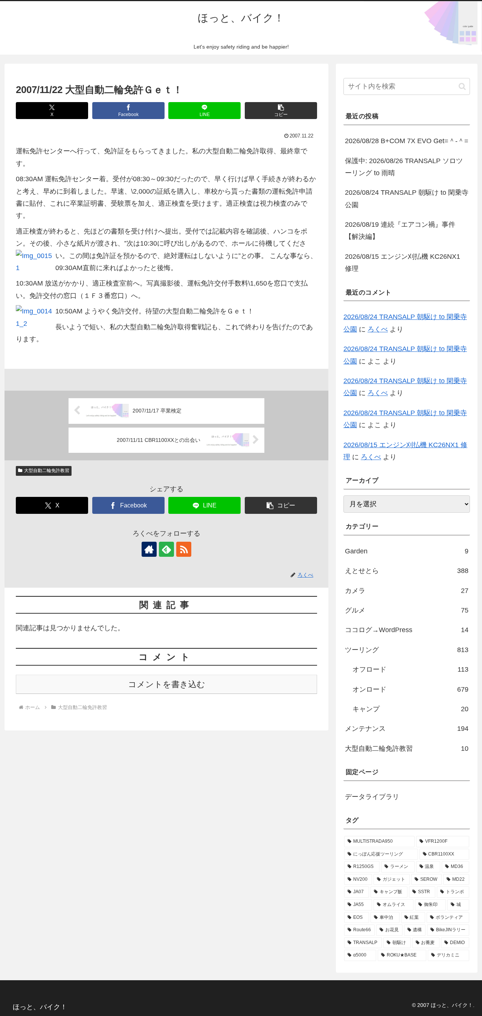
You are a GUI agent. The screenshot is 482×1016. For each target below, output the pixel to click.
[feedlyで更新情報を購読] (166, 549)
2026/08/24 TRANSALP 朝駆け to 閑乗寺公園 (406, 198)
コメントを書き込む (166, 684)
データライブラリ (372, 797)
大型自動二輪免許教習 (46, 470)
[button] (281, 110)
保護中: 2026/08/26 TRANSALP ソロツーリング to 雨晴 (404, 167)
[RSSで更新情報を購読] (183, 549)
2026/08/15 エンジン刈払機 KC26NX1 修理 (402, 262)
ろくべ (378, 329)
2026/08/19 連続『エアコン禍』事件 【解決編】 (400, 230)
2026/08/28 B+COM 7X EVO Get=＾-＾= (406, 141)
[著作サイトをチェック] (149, 549)
